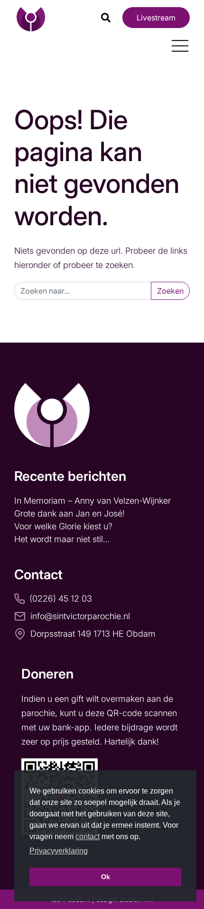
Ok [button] (105, 876)
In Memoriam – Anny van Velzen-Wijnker (93, 501)
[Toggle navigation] (176, 42)
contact (87, 836)
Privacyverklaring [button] (58, 851)
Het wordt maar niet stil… (63, 539)
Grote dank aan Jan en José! (70, 513)
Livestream (156, 17)
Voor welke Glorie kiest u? (63, 526)
